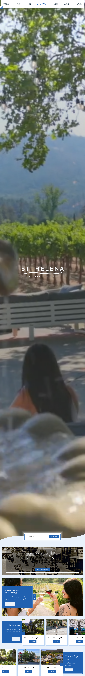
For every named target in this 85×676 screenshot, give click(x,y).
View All (16, 638)
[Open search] (1, 7)
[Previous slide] (23, 630)
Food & (18, 4)
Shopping (56, 4)
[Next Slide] (34, 598)
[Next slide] (23, 633)
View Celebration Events (42, 569)
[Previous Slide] (34, 595)
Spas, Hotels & (6, 4)
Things (29, 4)
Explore (33, 641)
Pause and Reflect (10, 603)
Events (79, 4)
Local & (67, 4)
